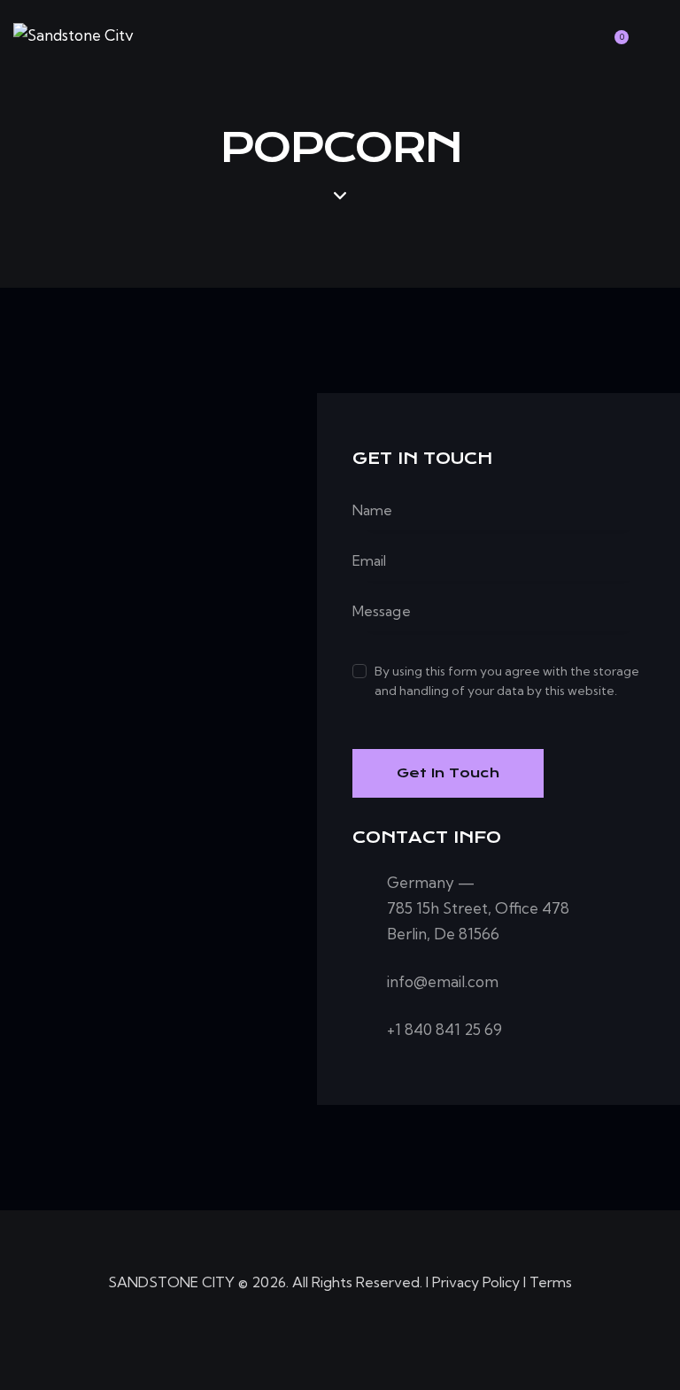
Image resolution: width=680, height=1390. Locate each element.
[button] (578, 29)
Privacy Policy (476, 1282)
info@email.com (442, 981)
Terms (550, 1282)
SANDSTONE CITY (171, 1282)
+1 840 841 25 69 (444, 1029)
